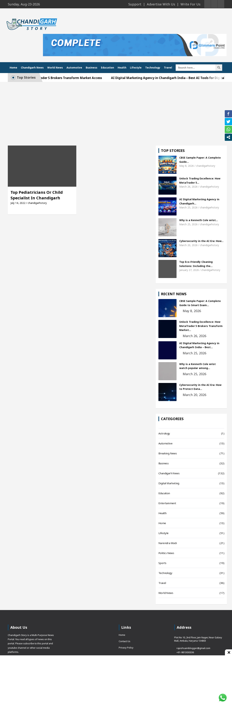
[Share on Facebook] (228, 113)
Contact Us (124, 641)
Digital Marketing (168, 483)
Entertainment (167, 503)
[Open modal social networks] (228, 137)
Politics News (166, 553)
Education (107, 67)
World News (55, 67)
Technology (152, 67)
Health (122, 67)
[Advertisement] (116, 109)
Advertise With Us (161, 4)
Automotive (74, 67)
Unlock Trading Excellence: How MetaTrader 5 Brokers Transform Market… (201, 326)
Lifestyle (136, 67)
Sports (162, 563)
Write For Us (190, 4)
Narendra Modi (167, 543)
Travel (168, 67)
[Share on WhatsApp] (228, 129)
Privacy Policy (126, 647)
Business (91, 67)
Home (13, 67)
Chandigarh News (32, 67)
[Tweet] (228, 121)
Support (134, 4)
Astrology (164, 433)
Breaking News (167, 453)
